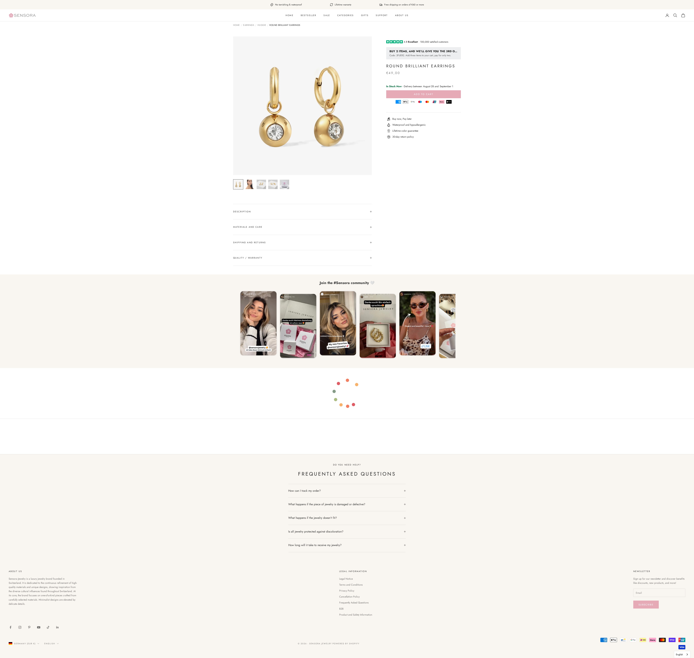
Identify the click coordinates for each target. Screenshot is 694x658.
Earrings (248, 25)
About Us (401, 15)
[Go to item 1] (238, 184)
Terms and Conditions (351, 584)
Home (290, 15)
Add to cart (423, 94)
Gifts (365, 15)
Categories (345, 15)
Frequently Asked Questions (354, 602)
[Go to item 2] (250, 184)
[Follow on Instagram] (20, 627)
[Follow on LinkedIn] (57, 627)
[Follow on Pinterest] (29, 627)
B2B (341, 609)
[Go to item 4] (273, 184)
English (49, 643)
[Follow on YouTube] (38, 627)
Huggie (262, 25)
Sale (327, 15)
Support (382, 15)
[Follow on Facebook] (10, 627)
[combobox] (682, 654)
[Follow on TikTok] (48, 627)
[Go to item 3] (261, 184)
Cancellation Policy (349, 596)
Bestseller (308, 15)
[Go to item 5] (284, 184)
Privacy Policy (346, 590)
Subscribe (646, 604)
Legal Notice (346, 579)
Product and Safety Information (355, 614)
